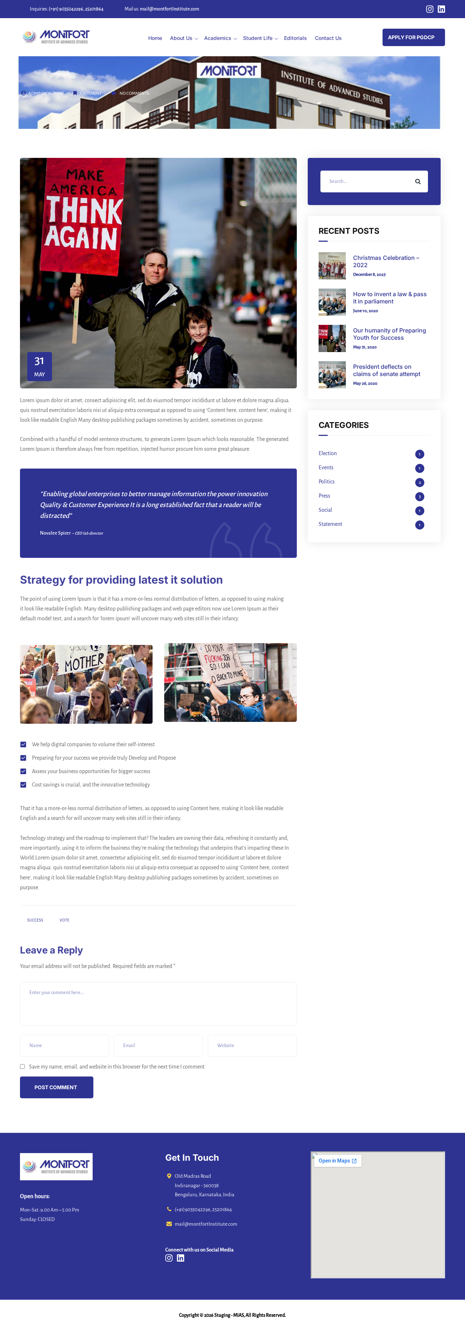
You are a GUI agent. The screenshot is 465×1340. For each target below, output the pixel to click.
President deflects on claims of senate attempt (386, 370)
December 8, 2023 (369, 274)
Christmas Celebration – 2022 (386, 261)
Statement (91, 93)
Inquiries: (67, 9)
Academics (217, 38)
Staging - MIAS (229, 1315)
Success (35, 920)
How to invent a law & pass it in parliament (390, 297)
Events (326, 467)
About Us (181, 38)
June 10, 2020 (365, 311)
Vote (64, 920)
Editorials (295, 38)
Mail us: (162, 9)
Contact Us (328, 38)
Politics (327, 482)
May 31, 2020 (365, 347)
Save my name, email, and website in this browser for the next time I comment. (117, 1067)
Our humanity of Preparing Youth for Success (389, 334)
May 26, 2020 (365, 383)
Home (155, 38)
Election (328, 453)
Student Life (257, 38)
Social (325, 510)
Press (324, 496)
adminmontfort (46, 93)
